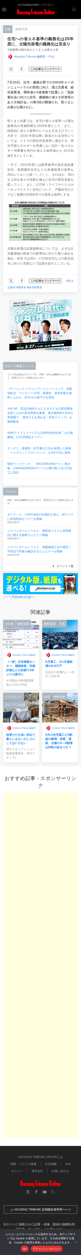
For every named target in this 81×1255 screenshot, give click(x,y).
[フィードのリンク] (53, 1192)
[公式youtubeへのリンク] (45, 1192)
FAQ (68, 1164)
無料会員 (23, 623)
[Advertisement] (40, 965)
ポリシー (17, 1171)
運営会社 (37, 1171)
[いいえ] (76, 1242)
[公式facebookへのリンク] (36, 1192)
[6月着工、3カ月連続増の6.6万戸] (60, 634)
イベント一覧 (64, 566)
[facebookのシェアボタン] (21, 69)
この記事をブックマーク (45, 69)
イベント (10, 491)
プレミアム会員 (15, 704)
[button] (4, 9)
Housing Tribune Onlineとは (40, 1157)
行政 (8, 29)
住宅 (47, 696)
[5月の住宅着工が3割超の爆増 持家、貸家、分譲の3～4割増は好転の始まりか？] (60, 707)
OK (25, 1248)
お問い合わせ (60, 1171)
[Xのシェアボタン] (11, 69)
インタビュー (13, 696)
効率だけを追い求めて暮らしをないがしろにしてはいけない (20, 739)
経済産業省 (35, 287)
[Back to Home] (36, 12)
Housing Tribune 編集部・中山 (34, 56)
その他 (9, 623)
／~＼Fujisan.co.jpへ (18, 597)
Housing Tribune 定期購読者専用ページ (42, 1209)
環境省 (22, 287)
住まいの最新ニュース (19, 366)
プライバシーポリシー (46, 1248)
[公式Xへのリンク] (28, 1192)
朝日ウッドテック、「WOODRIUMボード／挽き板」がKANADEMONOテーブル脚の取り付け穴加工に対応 (39, 468)
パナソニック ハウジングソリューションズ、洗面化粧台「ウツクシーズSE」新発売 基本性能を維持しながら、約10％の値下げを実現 (39, 393)
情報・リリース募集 (23, 1164)
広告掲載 (51, 1164)
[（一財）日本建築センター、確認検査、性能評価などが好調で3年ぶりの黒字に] (21, 634)
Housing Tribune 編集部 (24, 655)
